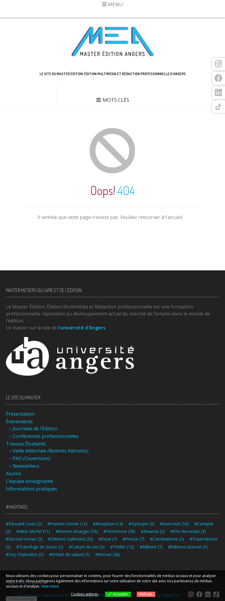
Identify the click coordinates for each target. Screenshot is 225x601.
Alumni (13, 473)
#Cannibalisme (167, 539)
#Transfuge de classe (39, 547)
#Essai (108, 539)
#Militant (151, 547)
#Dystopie (141, 523)
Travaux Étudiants (26, 444)
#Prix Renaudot (188, 531)
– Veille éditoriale (48, 451)
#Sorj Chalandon (25, 554)
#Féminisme (119, 531)
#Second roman (24, 539)
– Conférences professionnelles (44, 436)
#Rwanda (153, 531)
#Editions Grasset (188, 547)
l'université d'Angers (81, 327)
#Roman (107, 554)
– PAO (29, 458)
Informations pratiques (31, 489)
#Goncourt (174, 523)
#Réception (108, 523)
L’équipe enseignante (29, 481)
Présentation (20, 414)
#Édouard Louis (24, 523)
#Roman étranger (77, 531)
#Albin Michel (33, 531)
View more (50, 586)
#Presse (133, 539)
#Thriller (122, 547)
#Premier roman (67, 523)
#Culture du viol (87, 547)
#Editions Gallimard (70, 539)
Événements (19, 421)
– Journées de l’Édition (33, 428)
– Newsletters (24, 466)
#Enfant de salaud (69, 554)
